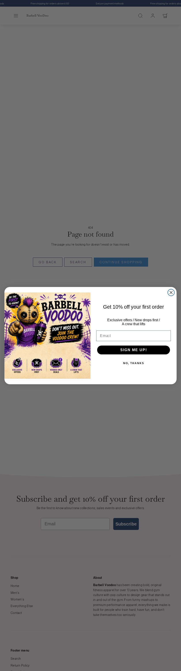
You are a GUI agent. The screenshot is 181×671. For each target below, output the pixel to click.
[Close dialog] (171, 292)
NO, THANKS (133, 363)
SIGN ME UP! (133, 350)
